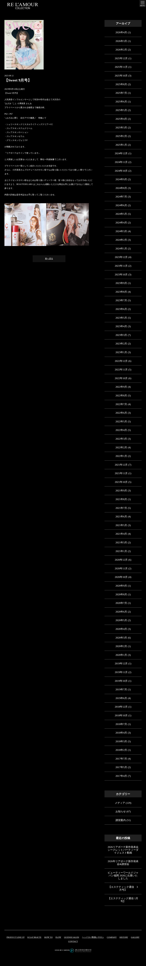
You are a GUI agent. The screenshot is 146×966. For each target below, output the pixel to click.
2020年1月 (121, 655)
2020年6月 (121, 611)
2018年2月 (121, 750)
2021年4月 (121, 533)
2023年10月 (121, 274)
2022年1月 (121, 456)
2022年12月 (121, 361)
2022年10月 (121, 378)
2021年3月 (121, 542)
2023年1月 (121, 352)
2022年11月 (121, 369)
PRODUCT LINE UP (16, 937)
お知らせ (120, 811)
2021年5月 (121, 525)
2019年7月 (121, 689)
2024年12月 (121, 153)
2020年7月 (121, 603)
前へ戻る (49, 259)
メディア (120, 802)
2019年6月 (121, 698)
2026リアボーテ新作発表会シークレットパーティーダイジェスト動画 (123, 850)
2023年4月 (121, 326)
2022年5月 (121, 421)
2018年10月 (121, 715)
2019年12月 (121, 663)
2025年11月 (121, 66)
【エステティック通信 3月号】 (123, 888)
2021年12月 (121, 464)
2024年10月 (121, 170)
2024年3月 (121, 231)
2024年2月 (121, 239)
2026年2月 (121, 49)
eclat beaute (34, 937)
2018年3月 (121, 741)
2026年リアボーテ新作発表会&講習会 (123, 863)
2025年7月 (121, 92)
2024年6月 (121, 205)
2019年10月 (121, 680)
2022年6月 (121, 412)
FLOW (58, 937)
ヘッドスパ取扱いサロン (93, 937)
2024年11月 (121, 162)
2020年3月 (121, 637)
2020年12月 (121, 559)
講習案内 (120, 820)
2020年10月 (121, 577)
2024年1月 (121, 248)
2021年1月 (121, 551)
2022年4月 (121, 430)
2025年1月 (121, 144)
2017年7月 (121, 758)
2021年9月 (121, 490)
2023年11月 (121, 265)
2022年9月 (121, 386)
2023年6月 (121, 309)
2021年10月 (121, 482)
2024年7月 (121, 196)
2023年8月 (121, 291)
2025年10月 (121, 75)
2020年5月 (121, 620)
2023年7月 (121, 300)
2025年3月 (121, 127)
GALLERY (135, 937)
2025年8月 (121, 84)
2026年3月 (121, 41)
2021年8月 (121, 499)
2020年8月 (121, 594)
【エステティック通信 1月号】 (123, 900)
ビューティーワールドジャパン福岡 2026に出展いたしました (123, 875)
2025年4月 (121, 118)
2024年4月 (121, 222)
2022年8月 (121, 395)
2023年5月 (121, 317)
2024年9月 (121, 179)
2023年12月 (121, 257)
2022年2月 (121, 447)
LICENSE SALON (71, 937)
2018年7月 (121, 724)
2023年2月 (121, 343)
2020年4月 (121, 629)
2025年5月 (121, 110)
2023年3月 (121, 335)
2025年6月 (121, 101)
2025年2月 (121, 136)
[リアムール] (22, 6)
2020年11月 (121, 568)
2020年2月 (121, 646)
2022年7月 (121, 404)
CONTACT (73, 941)
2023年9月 (121, 283)
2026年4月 (121, 32)
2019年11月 (121, 672)
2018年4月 (121, 732)
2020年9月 (121, 585)
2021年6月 (121, 516)
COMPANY (112, 937)
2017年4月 (121, 776)
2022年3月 (121, 438)
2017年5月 (121, 767)
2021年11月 (121, 473)
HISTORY (123, 937)
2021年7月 (121, 508)
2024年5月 (121, 213)
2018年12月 (121, 706)
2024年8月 (121, 188)
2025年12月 (121, 58)
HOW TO (48, 937)
